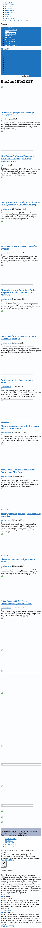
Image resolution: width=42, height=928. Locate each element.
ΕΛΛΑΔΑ (8, 8)
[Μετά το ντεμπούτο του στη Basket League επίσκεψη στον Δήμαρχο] (17, 420)
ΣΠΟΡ (7, 14)
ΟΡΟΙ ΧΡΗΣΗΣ (10, 839)
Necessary (6, 897)
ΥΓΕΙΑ (7, 43)
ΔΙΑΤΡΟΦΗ (9, 18)
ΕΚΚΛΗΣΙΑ (9, 37)
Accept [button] (3, 860)
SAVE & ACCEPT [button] (7, 926)
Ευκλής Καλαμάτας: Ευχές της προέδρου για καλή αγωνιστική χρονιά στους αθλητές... (21, 203)
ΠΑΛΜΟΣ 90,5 (10, 845)
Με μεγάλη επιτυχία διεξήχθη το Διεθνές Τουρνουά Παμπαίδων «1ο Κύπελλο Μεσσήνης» (18, 292)
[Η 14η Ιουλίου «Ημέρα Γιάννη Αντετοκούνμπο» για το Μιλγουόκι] (17, 595)
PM (2, 119)
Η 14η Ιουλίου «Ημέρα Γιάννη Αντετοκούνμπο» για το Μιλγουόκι (16, 602)
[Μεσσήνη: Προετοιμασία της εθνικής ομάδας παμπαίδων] (17, 507)
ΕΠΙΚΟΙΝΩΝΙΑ (11, 45)
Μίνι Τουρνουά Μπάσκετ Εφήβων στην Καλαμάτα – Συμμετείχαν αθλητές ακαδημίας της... (18, 158)
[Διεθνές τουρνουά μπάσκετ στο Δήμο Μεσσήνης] (17, 374)
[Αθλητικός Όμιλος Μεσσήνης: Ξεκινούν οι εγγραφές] (17, 240)
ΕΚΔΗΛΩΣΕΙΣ (10, 34)
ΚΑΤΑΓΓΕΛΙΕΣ (11, 39)
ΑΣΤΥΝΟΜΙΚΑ (11, 30)
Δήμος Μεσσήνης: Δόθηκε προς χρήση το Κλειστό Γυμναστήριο (19, 337)
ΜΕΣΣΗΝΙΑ (9, 5)
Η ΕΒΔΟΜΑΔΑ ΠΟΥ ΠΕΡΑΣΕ (16, 20)
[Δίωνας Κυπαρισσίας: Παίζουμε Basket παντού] (17, 553)
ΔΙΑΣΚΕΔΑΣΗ (10, 32)
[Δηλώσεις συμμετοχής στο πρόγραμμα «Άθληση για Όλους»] (17, 106)
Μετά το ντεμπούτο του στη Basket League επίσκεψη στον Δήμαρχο (20, 427)
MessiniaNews (6, 209)
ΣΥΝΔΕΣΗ (9, 841)
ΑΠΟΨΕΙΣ (9, 16)
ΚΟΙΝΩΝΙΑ (9, 10)
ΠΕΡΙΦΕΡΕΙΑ (10, 6)
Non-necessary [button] (6, 910)
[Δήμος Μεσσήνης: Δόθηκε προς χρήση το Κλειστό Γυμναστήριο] (17, 330)
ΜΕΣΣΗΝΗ (5, 422)
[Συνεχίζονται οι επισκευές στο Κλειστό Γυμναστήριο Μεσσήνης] (17, 463)
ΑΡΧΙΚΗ (8, 3)
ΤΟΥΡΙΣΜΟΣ (10, 41)
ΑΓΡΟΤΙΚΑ (9, 28)
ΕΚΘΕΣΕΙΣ (9, 36)
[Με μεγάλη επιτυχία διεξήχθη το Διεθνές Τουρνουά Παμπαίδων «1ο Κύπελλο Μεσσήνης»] (17, 284)
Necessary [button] (4, 894)
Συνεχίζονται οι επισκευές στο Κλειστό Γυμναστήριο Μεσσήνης (18, 471)
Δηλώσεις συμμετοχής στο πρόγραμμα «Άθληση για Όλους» (17, 113)
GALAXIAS (9, 846)
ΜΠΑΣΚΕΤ (5, 555)
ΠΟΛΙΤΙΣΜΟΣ (10, 12)
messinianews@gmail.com (19, 835)
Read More (10, 860)
